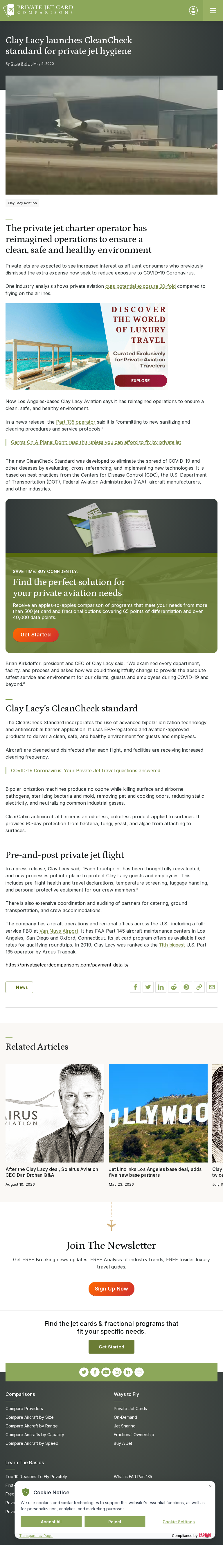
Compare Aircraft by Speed (32, 1443)
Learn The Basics (25, 1462)
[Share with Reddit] (173, 987)
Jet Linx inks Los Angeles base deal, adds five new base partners (155, 1172)
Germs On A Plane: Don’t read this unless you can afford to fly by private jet (96, 442)
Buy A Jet (123, 1443)
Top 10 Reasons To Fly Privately (36, 1476)
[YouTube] (106, 1372)
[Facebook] (95, 1372)
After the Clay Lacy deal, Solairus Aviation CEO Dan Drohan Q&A (52, 1172)
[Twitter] (84, 1372)
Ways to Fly (126, 1394)
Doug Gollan (21, 63)
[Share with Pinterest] (186, 987)
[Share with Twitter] (148, 987)
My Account (193, 10)
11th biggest (172, 945)
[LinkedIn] (128, 1372)
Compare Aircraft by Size (30, 1417)
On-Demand (125, 1417)
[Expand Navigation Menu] (213, 10)
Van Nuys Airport (58, 931)
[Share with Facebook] (135, 987)
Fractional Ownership (134, 1434)
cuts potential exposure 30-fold (140, 286)
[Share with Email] (211, 987)
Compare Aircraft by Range (32, 1425)
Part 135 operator (76, 422)
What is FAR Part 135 (133, 1476)
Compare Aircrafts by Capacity (35, 1434)
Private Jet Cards (130, 1408)
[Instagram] (117, 1372)
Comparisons (20, 1394)
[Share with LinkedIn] (160, 987)
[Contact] (139, 1372)
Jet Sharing (125, 1425)
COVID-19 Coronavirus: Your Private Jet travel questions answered (85, 770)
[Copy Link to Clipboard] (199, 987)
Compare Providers (24, 1408)
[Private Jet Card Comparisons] (93, 10)
